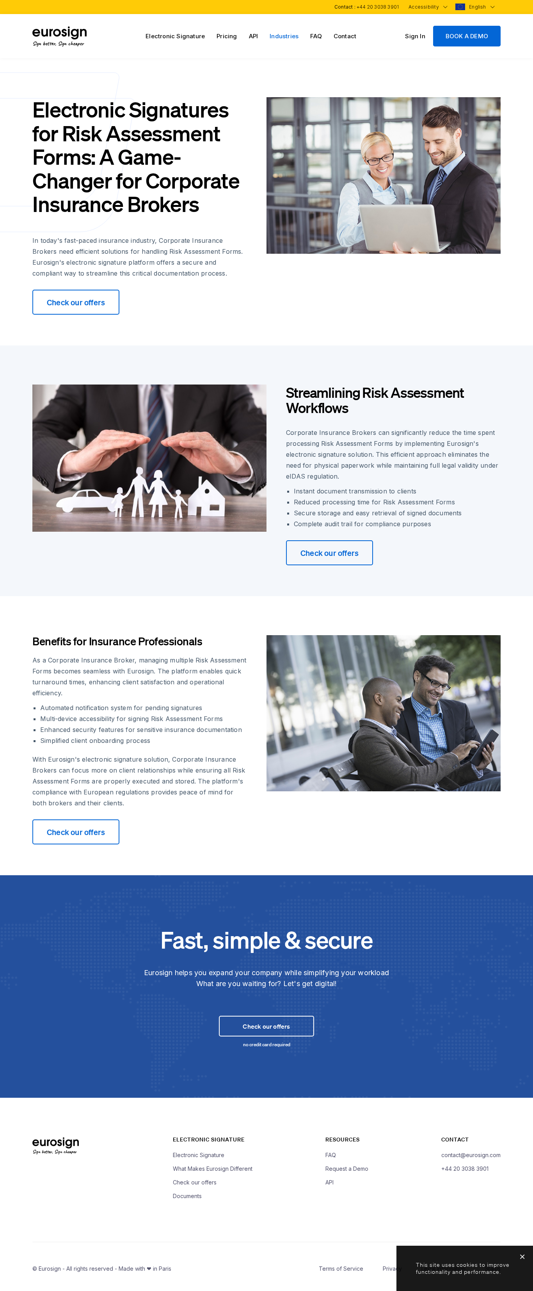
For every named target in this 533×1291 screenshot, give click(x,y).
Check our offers (76, 302)
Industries (284, 36)
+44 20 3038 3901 (378, 7)
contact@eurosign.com (471, 1155)
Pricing (227, 36)
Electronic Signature (175, 36)
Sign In (415, 36)
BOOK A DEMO (467, 36)
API (253, 36)
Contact (345, 36)
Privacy (392, 1268)
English (478, 7)
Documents (187, 1196)
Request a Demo (346, 1168)
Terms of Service (341, 1268)
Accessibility (424, 7)
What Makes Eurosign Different (212, 1168)
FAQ (316, 36)
